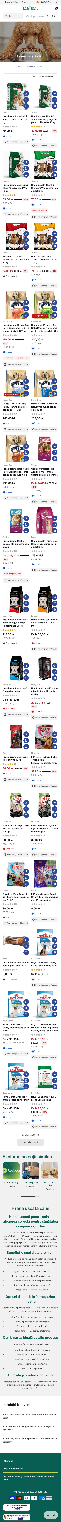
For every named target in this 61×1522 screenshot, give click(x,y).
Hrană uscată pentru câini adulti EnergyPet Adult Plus (44, 622)
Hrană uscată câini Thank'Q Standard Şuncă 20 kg (16, 259)
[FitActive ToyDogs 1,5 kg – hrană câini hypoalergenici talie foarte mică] (45, 736)
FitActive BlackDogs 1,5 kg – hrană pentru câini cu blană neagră (44, 828)
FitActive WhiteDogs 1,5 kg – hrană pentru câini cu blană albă (16, 897)
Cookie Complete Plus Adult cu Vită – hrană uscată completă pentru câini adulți (43, 471)
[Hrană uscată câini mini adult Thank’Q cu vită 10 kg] (16, 96)
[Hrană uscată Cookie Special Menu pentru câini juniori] (16, 521)
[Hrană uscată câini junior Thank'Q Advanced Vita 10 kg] (16, 165)
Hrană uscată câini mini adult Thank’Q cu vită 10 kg (15, 119)
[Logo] (30, 8)
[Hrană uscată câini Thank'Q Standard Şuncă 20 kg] (16, 236)
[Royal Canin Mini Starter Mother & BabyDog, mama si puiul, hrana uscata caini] (45, 1004)
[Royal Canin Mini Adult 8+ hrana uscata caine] (45, 1076)
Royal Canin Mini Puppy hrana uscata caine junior (16, 1098)
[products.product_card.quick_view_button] (26, 93)
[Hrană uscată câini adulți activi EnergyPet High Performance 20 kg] (16, 599)
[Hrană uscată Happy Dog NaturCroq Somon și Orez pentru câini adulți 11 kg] (16, 305)
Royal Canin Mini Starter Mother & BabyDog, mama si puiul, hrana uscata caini (44, 1027)
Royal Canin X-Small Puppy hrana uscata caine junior (16, 1027)
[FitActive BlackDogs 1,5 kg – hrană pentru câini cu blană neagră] (45, 805)
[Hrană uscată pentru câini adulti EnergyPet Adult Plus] (45, 599)
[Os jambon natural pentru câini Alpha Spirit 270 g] (16, 942)
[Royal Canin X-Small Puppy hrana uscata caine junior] (16, 1004)
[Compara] (26, 106)
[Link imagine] (11, 1177)
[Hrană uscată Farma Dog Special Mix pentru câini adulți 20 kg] (45, 521)
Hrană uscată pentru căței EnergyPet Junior (16, 689)
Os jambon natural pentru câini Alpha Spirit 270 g (16, 964)
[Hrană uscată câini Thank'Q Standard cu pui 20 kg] (45, 236)
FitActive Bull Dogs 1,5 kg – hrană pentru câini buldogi (16, 828)
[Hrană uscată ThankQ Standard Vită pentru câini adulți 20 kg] (45, 165)
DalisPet (25, 1492)
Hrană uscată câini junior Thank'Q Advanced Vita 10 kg (15, 188)
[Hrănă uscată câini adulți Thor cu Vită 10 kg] (16, 736)
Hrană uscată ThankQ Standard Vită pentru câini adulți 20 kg (44, 188)
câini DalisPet (30, 1242)
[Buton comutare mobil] (5, 8)
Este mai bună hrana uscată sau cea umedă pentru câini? (29, 1416)
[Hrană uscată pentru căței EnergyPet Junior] (16, 668)
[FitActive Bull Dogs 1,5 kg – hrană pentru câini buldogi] (16, 805)
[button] (56, 8)
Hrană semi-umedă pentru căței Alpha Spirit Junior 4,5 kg (44, 691)
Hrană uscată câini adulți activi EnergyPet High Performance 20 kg (15, 622)
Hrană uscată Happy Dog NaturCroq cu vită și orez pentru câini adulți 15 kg (16, 471)
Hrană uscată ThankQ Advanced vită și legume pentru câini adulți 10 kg (44, 119)
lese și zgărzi (27, 1368)
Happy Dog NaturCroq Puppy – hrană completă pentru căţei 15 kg (15, 406)
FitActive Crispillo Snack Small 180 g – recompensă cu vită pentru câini (44, 897)
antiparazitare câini (27, 1364)
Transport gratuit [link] (30, 1182)
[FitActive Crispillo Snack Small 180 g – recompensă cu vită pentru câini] (45, 874)
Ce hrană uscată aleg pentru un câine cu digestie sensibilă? (28, 1428)
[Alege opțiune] (54, 452)
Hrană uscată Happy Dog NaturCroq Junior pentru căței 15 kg (44, 406)
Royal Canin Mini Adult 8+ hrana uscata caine (44, 1098)
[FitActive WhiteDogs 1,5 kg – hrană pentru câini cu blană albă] (16, 874)
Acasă (20, 66)
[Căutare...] (53, 16)
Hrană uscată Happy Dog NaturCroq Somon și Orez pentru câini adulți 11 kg (16, 328)
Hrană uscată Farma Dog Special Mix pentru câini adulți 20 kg (44, 544)
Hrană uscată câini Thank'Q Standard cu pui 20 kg (44, 259)
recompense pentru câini (28, 1354)
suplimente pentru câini (26, 1359)
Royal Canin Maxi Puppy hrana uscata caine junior (44, 964)
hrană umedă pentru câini (27, 1350)
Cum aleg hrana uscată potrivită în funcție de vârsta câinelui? (30, 1440)
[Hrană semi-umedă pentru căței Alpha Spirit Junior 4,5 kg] (45, 668)
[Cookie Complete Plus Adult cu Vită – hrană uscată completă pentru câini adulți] (45, 448)
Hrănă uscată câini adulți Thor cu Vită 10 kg (15, 758)
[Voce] (48, 16)
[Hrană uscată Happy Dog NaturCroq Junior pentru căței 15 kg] (45, 383)
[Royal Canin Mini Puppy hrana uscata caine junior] (16, 1076)
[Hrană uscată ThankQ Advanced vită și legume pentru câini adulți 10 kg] (45, 96)
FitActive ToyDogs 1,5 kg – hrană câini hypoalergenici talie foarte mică (44, 760)
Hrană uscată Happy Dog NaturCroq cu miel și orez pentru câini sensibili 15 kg (44, 328)
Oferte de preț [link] (11, 1182)
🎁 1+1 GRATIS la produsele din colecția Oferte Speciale (33, 2)
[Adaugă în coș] (26, 100)
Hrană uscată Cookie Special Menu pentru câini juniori (16, 544)
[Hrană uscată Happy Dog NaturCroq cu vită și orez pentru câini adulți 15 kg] (16, 448)
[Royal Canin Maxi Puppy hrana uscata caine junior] (45, 942)
